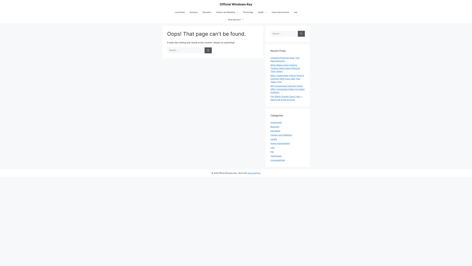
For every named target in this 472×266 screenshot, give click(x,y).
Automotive (276, 122)
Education (207, 12)
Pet (272, 152)
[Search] (208, 50)
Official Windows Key (236, 4)
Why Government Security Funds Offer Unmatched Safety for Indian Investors (287, 89)
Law (295, 12)
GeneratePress (254, 173)
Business (194, 12)
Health (261, 12)
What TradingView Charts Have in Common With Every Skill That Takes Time (287, 78)
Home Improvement (280, 12)
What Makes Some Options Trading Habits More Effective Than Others (285, 68)
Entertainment (234, 19)
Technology (248, 12)
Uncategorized (277, 160)
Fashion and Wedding (225, 12)
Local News (180, 12)
